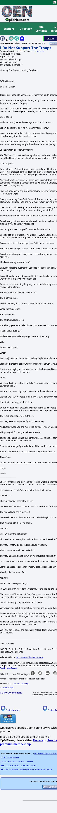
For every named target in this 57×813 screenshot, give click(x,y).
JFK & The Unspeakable (10, 757)
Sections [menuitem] (9, 28)
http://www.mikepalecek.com (29, 657)
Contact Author (13, 710)
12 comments (39, 51)
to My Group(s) (7, 687)
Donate (38, 740)
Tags (25, 683)
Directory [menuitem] (25, 28)
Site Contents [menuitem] (41, 29)
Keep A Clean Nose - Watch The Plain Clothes (18, 765)
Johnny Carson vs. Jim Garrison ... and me (17, 761)
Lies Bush (17, 683)
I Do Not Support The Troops (25, 47)
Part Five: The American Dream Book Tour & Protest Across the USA (26, 769)
